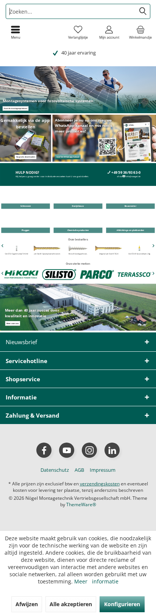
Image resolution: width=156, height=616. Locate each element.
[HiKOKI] (21, 274)
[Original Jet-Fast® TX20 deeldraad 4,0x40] (108, 248)
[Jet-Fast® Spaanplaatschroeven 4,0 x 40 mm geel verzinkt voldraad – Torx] (47, 248)
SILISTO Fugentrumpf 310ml (16, 254)
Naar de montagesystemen (15, 108)
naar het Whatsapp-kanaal (67, 157)
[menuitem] (140, 32)
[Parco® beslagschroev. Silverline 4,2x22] (77, 248)
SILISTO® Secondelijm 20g (139, 254)
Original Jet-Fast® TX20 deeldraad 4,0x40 (109, 255)
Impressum (102, 470)
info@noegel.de (133, 176)
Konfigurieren (122, 604)
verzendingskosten (100, 483)
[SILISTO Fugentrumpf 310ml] (16, 248)
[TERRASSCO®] (135, 274)
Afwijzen (27, 604)
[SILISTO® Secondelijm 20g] (139, 248)
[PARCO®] (97, 274)
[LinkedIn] (112, 450)
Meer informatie (96, 581)
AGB (79, 470)
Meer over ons (12, 323)
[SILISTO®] (59, 274)
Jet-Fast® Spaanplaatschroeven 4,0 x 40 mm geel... (47, 255)
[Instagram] (89, 450)
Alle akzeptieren (71, 604)
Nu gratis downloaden (25, 157)
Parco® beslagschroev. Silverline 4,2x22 (78, 255)
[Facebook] (43, 450)
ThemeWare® (81, 504)
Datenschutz (55, 470)
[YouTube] (66, 450)
